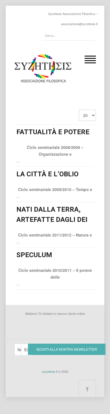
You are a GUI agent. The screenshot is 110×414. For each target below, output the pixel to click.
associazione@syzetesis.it (79, 23)
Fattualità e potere (52, 132)
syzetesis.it (50, 371)
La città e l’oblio (47, 174)
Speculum (34, 255)
